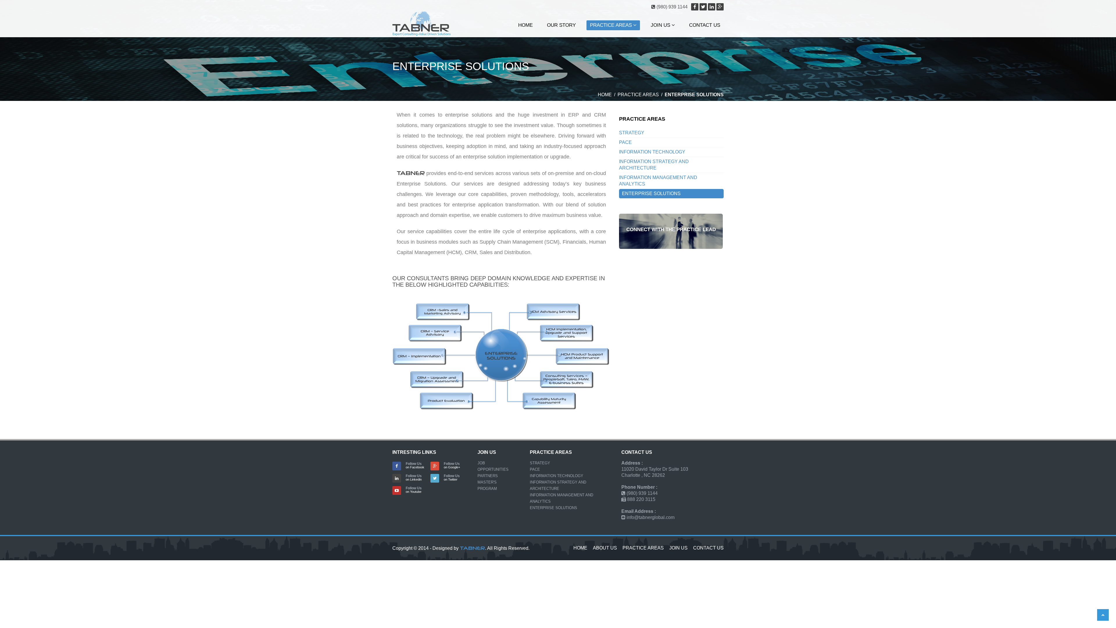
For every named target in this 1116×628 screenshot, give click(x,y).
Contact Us (704, 25)
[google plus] (720, 6)
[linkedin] (711, 6)
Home (525, 25)
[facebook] (694, 6)
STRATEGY (631, 132)
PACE (625, 142)
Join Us (661, 25)
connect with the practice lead (671, 229)
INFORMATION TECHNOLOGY (652, 151)
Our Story (561, 25)
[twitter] (703, 6)
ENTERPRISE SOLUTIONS (651, 193)
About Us (605, 547)
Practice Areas (611, 25)
